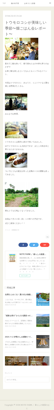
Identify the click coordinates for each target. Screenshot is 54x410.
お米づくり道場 (29, 3)
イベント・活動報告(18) (12, 230)
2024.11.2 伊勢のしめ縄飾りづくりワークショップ (26, 336)
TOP (4, 3)
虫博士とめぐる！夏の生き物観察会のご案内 (23, 294)
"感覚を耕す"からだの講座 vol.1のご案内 (22, 315)
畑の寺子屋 (15, 3)
